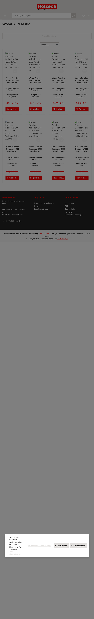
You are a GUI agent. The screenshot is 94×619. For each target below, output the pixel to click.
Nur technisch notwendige (39, 545)
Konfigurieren (61, 545)
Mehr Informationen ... (15, 553)
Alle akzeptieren (78, 545)
